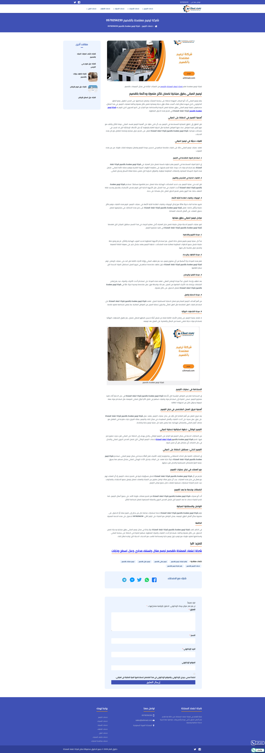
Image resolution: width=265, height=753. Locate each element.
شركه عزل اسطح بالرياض (87, 97)
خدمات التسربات (134, 9)
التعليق (192, 609)
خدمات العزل (92, 9)
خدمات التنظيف (105, 9)
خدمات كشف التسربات (100, 737)
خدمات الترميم (148, 9)
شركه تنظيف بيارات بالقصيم (79, 75)
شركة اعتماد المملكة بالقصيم (171, 86)
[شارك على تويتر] (139, 580)
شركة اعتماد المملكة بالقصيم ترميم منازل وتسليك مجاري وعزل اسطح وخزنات (157, 550)
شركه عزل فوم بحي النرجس (88, 65)
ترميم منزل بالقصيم (144, 561)
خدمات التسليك (119, 9)
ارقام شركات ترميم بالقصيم (179, 561)
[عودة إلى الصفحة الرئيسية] (156, 26)
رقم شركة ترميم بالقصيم (174, 566)
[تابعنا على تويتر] (75, 2)
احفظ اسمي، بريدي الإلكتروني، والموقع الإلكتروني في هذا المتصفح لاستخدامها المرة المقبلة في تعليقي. (155, 677)
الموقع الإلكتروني (188, 663)
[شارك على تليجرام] (124, 580)
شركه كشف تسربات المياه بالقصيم (86, 55)
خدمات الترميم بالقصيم (193, 566)
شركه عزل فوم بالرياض (78, 87)
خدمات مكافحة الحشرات (99, 741)
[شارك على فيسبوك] (154, 579)
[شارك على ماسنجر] (132, 579)
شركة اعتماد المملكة (163, 439)
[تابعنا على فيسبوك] (79, 2)
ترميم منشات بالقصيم (128, 561)
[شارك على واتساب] (147, 580)
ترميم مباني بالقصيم (161, 561)
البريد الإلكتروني (188, 649)
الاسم (192, 635)
